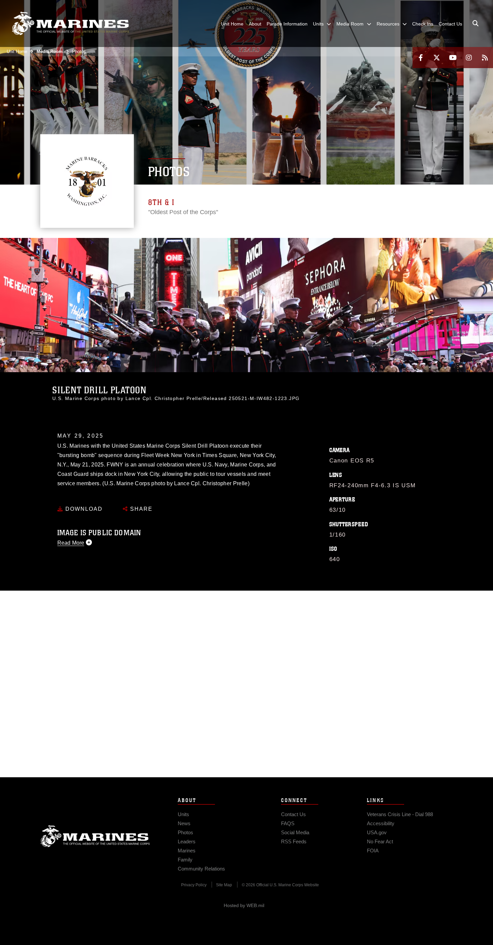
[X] (437, 57)
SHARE (140, 509)
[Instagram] (469, 57)
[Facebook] (421, 57)
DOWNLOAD (83, 509)
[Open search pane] (475, 23)
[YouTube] (453, 57)
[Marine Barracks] (70, 23)
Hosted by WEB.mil (244, 905)
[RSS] (485, 57)
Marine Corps (95, 836)
